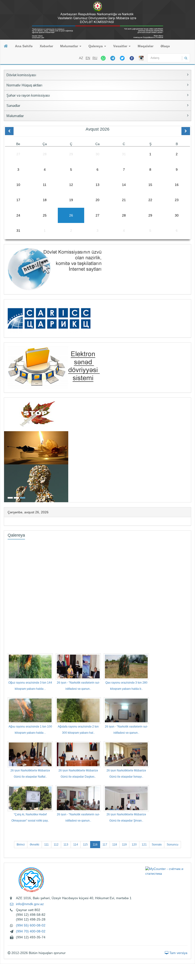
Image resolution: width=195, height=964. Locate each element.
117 (104, 844)
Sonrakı (157, 844)
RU (95, 58)
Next (189, 449)
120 (134, 844)
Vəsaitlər (120, 46)
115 (85, 844)
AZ (81, 58)
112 (56, 844)
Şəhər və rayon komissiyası (28, 95)
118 (114, 844)
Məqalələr (145, 46)
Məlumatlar (69, 46)
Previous (5, 449)
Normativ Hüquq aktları (24, 85)
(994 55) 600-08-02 (30, 925)
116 (95, 844)
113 (65, 844)
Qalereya (96, 46)
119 (124, 844)
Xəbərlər (46, 46)
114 (75, 844)
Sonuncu (172, 844)
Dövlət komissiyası (21, 75)
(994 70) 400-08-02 (30, 931)
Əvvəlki (34, 844)
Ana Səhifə (24, 46)
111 (46, 844)
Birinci (21, 844)
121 (144, 844)
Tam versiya (177, 953)
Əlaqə (165, 46)
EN (88, 58)
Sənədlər (13, 106)
